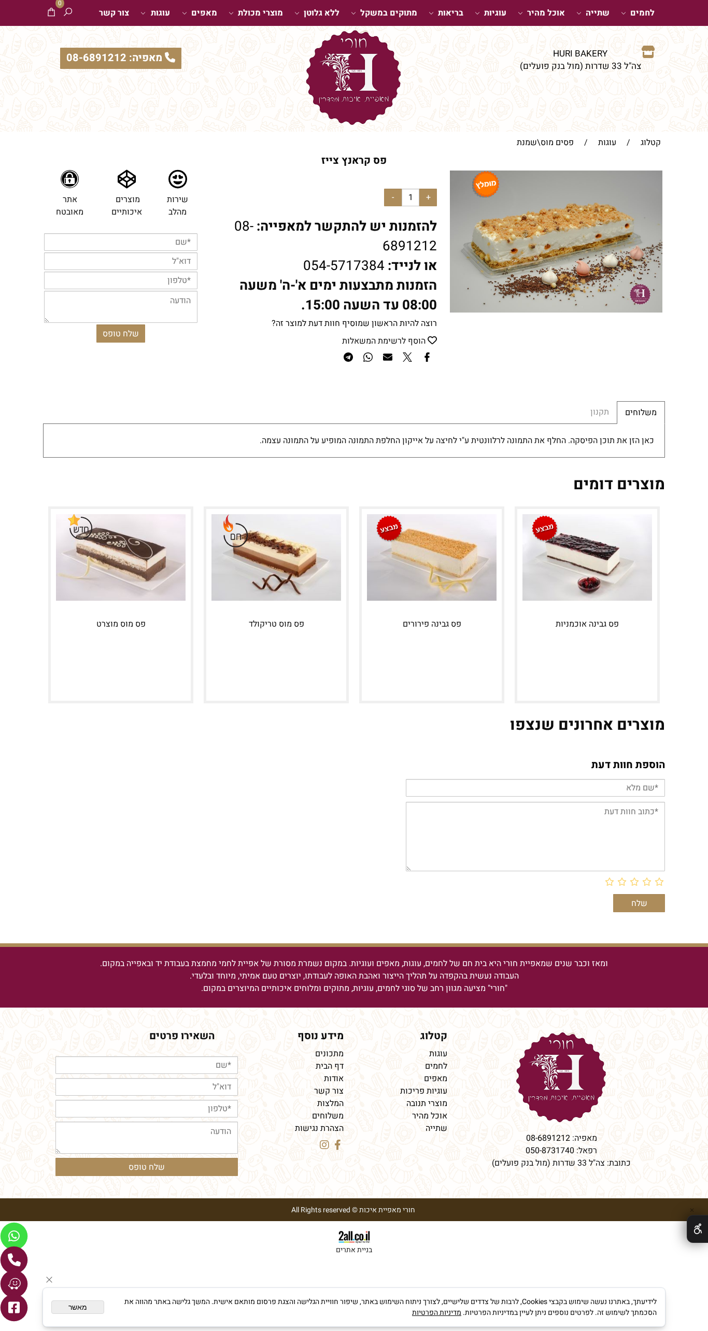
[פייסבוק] (14, 1308)
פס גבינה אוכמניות (587, 624)
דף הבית (330, 1066)
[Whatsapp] (14, 1236)
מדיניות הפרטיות (436, 1312)
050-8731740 (550, 1150)
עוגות (160, 13)
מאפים (204, 13)
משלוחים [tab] (641, 412)
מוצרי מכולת (260, 13)
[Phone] (14, 1260)
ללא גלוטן (321, 13)
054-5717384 (344, 266)
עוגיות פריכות (423, 1091)
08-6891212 (548, 1138)
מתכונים (329, 1053)
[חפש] (68, 13)
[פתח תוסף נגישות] (697, 1229)
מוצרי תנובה (426, 1103)
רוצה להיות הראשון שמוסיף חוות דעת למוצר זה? (354, 323)
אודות (334, 1078)
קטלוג (433, 1035)
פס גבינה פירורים (432, 624)
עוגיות (495, 13)
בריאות (450, 13)
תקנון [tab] (599, 412)
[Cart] (51, 13)
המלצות (330, 1103)
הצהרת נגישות (319, 1128)
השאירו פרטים (182, 1035)
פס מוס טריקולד (276, 624)
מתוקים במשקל (388, 13)
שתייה (598, 13)
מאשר (77, 1307)
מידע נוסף (321, 1035)
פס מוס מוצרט (121, 624)
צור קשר (114, 13)
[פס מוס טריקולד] (276, 598)
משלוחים (328, 1116)
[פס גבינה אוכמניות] (587, 598)
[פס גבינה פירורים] (432, 598)
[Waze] (14, 1284)
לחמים (642, 13)
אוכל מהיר (546, 13)
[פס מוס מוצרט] (121, 598)
